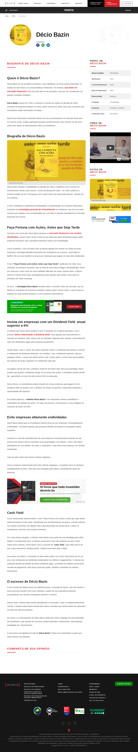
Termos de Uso (30, 700)
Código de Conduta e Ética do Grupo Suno (33, 692)
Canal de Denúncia (97, 695)
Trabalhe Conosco (97, 698)
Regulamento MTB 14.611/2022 (70, 692)
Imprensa (93, 689)
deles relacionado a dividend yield (32, 334)
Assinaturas (63, 686)
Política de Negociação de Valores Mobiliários (35, 696)
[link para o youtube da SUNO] (75, 723)
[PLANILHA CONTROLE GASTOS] (46, 306)
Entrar (128, 3)
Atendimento (94, 684)
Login (60, 684)
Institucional (30, 684)
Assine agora (123, 684)
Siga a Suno (94, 686)
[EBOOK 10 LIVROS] (46, 491)
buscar (128, 10)
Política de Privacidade (34, 686)
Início (7, 16)
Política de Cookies (32, 689)
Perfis (13, 16)
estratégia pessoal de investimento (37, 209)
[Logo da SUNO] (10, 3)
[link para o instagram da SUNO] (69, 723)
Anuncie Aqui (94, 692)
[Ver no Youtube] (123, 159)
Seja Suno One (64, 689)
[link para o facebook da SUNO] (63, 723)
